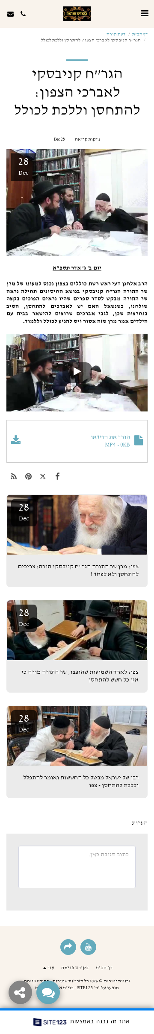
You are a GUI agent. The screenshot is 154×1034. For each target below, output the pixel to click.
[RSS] (13, 477)
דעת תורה (116, 34)
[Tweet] (43, 477)
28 (24, 512)
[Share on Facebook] (57, 477)
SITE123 (85, 987)
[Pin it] (28, 477)
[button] (144, 13)
